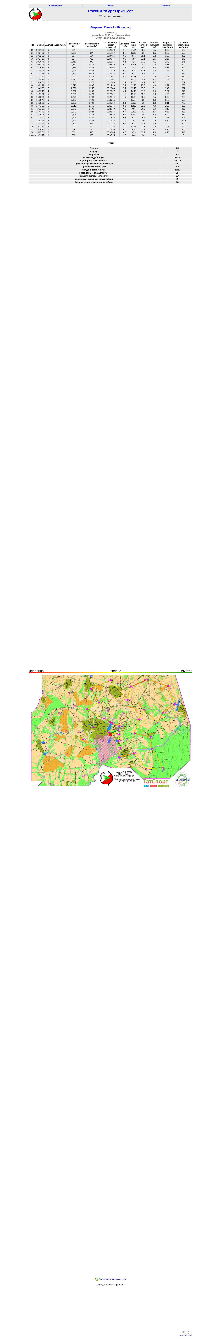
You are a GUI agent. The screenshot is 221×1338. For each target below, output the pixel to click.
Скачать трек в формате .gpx (112, 1279)
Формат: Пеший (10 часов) (110, 27)
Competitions (55, 6)
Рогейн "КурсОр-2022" (110, 11)
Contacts (165, 6)
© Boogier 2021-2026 (185, 1335)
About (111, 6)
